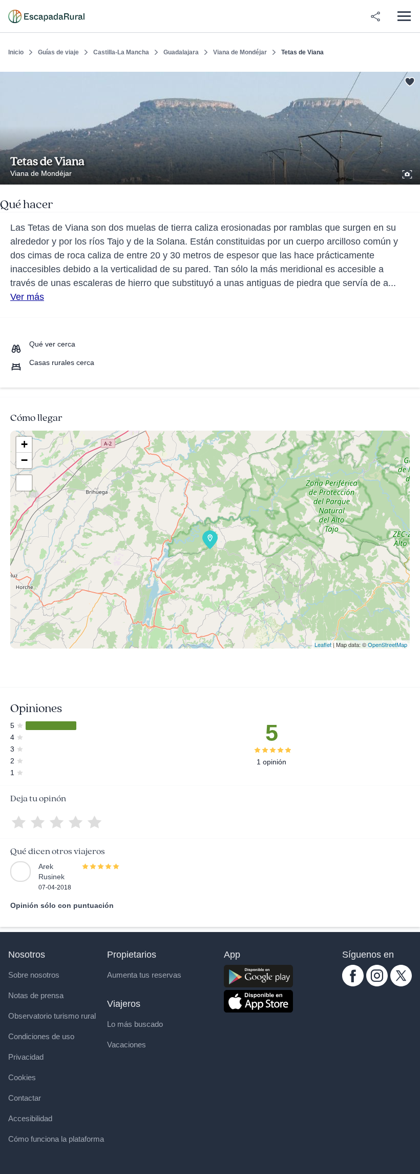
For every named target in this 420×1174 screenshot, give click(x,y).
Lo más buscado (135, 1024)
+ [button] (24, 444)
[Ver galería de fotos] (408, 173)
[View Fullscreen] (24, 483)
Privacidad (26, 1056)
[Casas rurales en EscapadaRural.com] (46, 16)
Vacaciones (126, 1044)
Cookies (22, 1077)
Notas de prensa (36, 995)
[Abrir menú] (404, 16)
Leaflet (322, 644)
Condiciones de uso (41, 1036)
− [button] (24, 460)
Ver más (27, 297)
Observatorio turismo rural (52, 1015)
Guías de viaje (58, 52)
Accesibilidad (30, 1118)
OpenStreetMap (387, 644)
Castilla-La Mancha (121, 52)
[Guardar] (409, 80)
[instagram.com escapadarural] (377, 984)
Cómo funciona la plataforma (56, 1139)
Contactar (24, 1098)
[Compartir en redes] (375, 16)
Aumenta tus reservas (144, 974)
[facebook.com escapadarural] (353, 984)
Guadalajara (181, 52)
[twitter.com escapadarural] (401, 984)
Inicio (16, 52)
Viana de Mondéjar (240, 52)
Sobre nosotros (33, 974)
